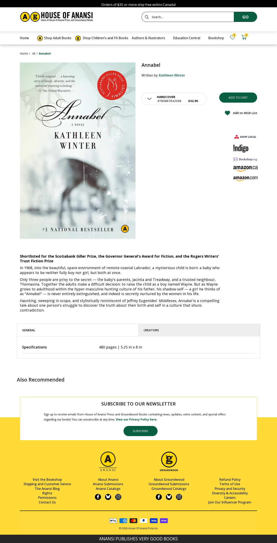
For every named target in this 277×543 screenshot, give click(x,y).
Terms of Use (229, 484)
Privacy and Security (230, 488)
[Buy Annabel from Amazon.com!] (245, 178)
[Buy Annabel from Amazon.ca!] (245, 168)
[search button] (147, 17)
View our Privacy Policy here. (136, 419)
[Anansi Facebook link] (98, 497)
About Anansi (108, 479)
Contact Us (47, 502)
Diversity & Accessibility (230, 493)
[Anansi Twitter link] (108, 497)
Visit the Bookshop (47, 479)
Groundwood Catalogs (168, 488)
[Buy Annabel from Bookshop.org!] (245, 159)
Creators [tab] (151, 330)
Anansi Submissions (108, 484)
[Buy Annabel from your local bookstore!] (245, 137)
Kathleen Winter (172, 75)
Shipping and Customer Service (47, 484)
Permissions (47, 497)
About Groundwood (169, 479)
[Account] (255, 37)
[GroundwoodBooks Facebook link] (158, 497)
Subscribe (140, 431)
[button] (174, 98)
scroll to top (4, 536)
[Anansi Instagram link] (118, 497)
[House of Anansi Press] (57, 16)
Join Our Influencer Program (229, 502)
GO (245, 17)
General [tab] (28, 330)
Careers (230, 497)
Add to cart (238, 97)
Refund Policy (229, 479)
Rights (47, 493)
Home (24, 53)
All (33, 53)
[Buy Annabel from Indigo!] (241, 148)
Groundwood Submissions (169, 484)
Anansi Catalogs (108, 488)
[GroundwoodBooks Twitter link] (169, 497)
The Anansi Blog (47, 488)
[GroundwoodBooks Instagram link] (179, 497)
